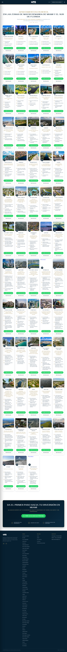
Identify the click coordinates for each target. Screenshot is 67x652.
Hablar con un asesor (57, 2)
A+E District (46, 310)
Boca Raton (21, 95)
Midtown (20, 270)
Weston (46, 389)
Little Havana (58, 270)
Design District (58, 310)
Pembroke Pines (21, 128)
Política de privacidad (41, 543)
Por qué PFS (39, 539)
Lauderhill (34, 128)
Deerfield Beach (8, 128)
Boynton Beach (58, 95)
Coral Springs (58, 197)
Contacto (38, 541)
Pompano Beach (46, 95)
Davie (33, 389)
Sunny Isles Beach (25, 553)
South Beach (46, 65)
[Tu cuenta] (49, 2)
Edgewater (8, 270)
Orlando (58, 65)
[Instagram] (4, 544)
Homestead (8, 389)
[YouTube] (6, 544)
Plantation (46, 197)
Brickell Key (20, 310)
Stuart (8, 466)
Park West (33, 310)
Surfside (33, 348)
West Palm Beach (25, 548)
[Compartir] (64, 2)
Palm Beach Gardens (26, 635)
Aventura (58, 36)
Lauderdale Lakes (25, 592)
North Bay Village (25, 622)
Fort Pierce (21, 466)
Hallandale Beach (25, 544)
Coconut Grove (33, 270)
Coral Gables (21, 197)
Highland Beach (58, 429)
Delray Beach (33, 95)
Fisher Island (8, 310)
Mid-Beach (58, 128)
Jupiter (46, 232)
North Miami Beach (26, 546)
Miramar (21, 389)
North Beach (8, 162)
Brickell (21, 36)
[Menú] (2, 2)
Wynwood (46, 270)
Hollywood (46, 36)
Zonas (38, 537)
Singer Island (46, 429)
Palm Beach (8, 429)
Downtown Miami (8, 36)
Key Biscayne (33, 197)
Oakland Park (58, 389)
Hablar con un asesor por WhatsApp (34, 515)
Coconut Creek (8, 232)
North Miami (46, 162)
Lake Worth (58, 232)
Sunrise (46, 128)
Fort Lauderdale (33, 36)
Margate (21, 232)
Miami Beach (33, 162)
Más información (8, 50)
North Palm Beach (25, 636)
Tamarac (21, 162)
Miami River (8, 348)
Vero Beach (33, 466)
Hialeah (8, 197)
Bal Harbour (20, 348)
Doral (58, 162)
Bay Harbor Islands (25, 620)
